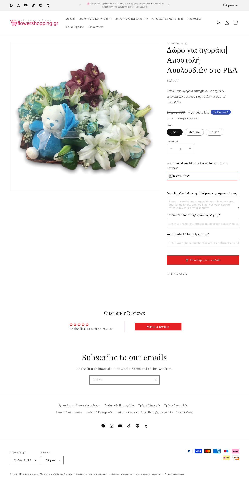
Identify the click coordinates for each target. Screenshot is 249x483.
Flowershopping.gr (29, 473)
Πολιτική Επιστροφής (99, 412)
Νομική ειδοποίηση (175, 473)
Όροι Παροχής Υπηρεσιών (157, 412)
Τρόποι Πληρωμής (149, 405)
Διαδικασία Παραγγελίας (119, 405)
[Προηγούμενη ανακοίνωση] (80, 5)
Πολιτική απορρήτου (121, 473)
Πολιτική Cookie (127, 412)
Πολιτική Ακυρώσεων (69, 412)
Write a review (158, 327)
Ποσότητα (172, 140)
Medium (194, 132)
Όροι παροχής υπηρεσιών (148, 473)
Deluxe (214, 132)
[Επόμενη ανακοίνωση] (169, 5)
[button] (95, 19)
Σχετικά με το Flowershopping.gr (80, 405)
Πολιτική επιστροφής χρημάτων (92, 473)
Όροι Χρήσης (185, 412)
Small (175, 132)
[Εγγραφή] (155, 380)
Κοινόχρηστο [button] (179, 273)
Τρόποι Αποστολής (176, 405)
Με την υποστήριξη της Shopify (56, 473)
